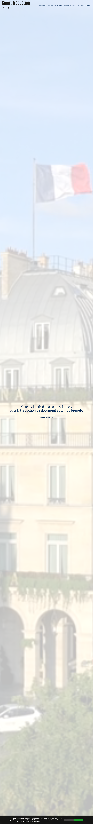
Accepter (79, 820)
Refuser (69, 820)
